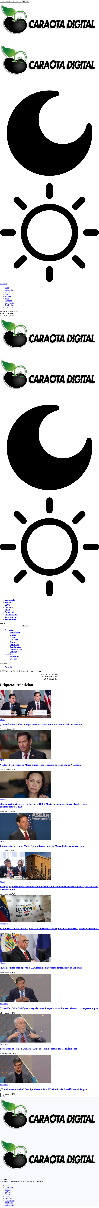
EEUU (2, 720)
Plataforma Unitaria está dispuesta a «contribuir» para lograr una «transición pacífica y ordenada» (49, 928)
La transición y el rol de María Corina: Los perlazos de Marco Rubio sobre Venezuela (42, 846)
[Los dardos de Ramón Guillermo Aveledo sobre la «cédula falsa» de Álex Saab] (25, 1042)
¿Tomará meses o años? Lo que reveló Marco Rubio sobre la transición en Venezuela (41, 724)
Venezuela (4, 924)
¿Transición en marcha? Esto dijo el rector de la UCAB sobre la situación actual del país (43, 1089)
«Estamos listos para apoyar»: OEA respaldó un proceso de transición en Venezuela (41, 967)
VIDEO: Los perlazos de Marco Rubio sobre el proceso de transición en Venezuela (40, 765)
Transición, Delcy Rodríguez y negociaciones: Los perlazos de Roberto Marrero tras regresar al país (49, 1008)
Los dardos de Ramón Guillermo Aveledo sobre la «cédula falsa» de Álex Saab (39, 1048)
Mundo (3, 799)
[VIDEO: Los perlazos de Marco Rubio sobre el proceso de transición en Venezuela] (25, 758)
